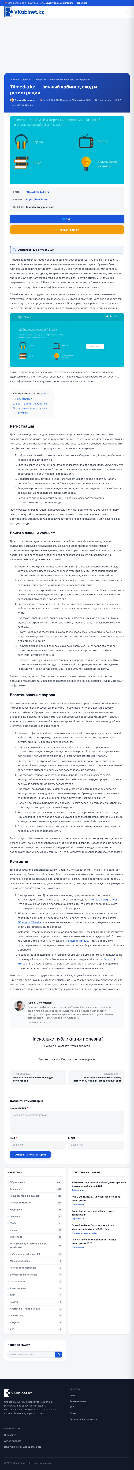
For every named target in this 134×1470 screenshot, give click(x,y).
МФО (13, 1223)
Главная (14, 79)
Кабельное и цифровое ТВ (25, 1254)
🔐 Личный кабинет (67, 229)
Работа (14, 1301)
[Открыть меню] (126, 12)
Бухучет (14, 1322)
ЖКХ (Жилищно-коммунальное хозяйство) (28, 1245)
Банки (13, 1230)
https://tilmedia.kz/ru (37, 191)
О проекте (10, 1435)
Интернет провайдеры (23, 1267)
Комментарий (19, 1107)
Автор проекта (12, 1440)
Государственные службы (25, 1195)
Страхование (17, 1281)
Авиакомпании (18, 1288)
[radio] (55, 1052)
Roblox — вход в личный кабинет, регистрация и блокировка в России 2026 (99, 1184)
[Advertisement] (67, 48)
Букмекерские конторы (23, 1274)
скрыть (46, 393)
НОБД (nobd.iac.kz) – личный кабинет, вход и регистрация (97, 1198)
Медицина (16, 1209)
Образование (17, 1182)
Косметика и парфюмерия (25, 1308)
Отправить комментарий (30, 1154)
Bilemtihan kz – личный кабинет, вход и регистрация (93, 1213)
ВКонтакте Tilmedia (29, 922)
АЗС (12, 1329)
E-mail (73, 1137)
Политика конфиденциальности (23, 1446)
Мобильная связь (20, 1260)
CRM (12, 1295)
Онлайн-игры (17, 1315)
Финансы (15, 1216)
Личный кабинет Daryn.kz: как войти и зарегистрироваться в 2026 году (93, 1227)
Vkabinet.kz (19, 1463)
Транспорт (16, 1236)
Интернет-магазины (21, 1202)
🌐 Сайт (67, 219)
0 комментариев (24, 105)
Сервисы (26, 79)
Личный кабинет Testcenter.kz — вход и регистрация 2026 (94, 1241)
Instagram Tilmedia (77, 940)
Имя (13, 1137)
